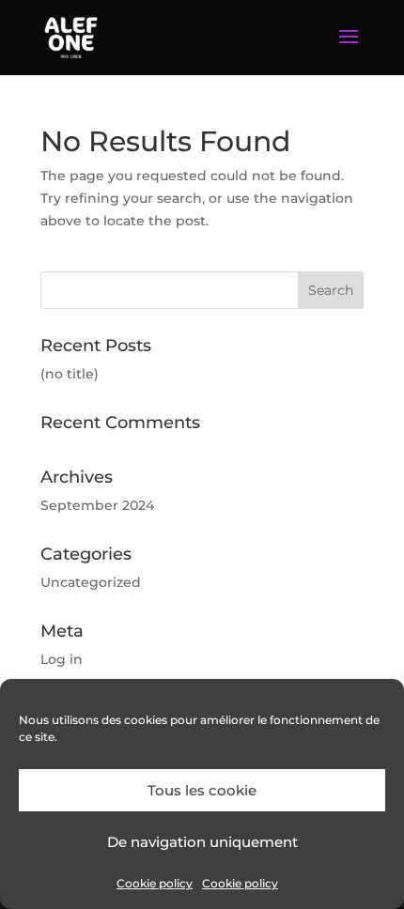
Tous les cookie (202, 790)
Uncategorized (90, 582)
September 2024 (97, 505)
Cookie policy (155, 883)
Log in (61, 659)
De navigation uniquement (202, 842)
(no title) (69, 373)
